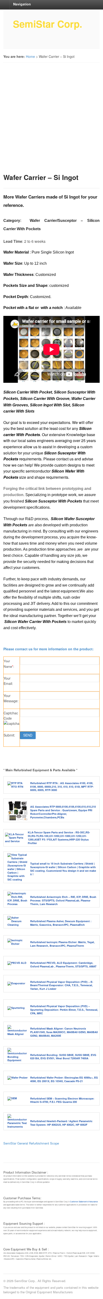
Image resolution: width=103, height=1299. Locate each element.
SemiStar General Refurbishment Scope (31, 1143)
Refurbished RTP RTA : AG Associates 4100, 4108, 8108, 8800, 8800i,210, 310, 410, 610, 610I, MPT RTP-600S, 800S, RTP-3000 (62, 786)
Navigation (22, 4)
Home (30, 56)
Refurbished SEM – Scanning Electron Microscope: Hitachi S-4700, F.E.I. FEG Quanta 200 (62, 1100)
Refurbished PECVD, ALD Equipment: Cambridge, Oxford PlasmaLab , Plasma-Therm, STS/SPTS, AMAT (63, 964)
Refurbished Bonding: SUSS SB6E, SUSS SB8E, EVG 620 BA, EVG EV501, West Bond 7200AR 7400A (63, 1056)
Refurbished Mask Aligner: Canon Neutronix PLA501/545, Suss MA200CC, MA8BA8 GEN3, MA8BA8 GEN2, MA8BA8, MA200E (64, 1032)
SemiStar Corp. (47, 23)
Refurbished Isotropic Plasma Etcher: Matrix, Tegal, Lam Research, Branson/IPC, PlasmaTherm (62, 943)
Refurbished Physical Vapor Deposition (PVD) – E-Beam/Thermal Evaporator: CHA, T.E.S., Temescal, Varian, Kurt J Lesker (61, 985)
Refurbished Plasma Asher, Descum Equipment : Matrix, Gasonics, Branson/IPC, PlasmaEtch (61, 922)
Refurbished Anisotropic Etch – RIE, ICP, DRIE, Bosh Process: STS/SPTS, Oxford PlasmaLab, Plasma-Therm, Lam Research (63, 900)
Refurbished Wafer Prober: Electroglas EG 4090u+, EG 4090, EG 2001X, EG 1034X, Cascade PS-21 (64, 1079)
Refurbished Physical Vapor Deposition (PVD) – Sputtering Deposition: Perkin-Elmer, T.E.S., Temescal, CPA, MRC (64, 1009)
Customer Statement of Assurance (84, 1201)
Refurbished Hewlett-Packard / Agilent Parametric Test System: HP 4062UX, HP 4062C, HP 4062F (61, 1122)
